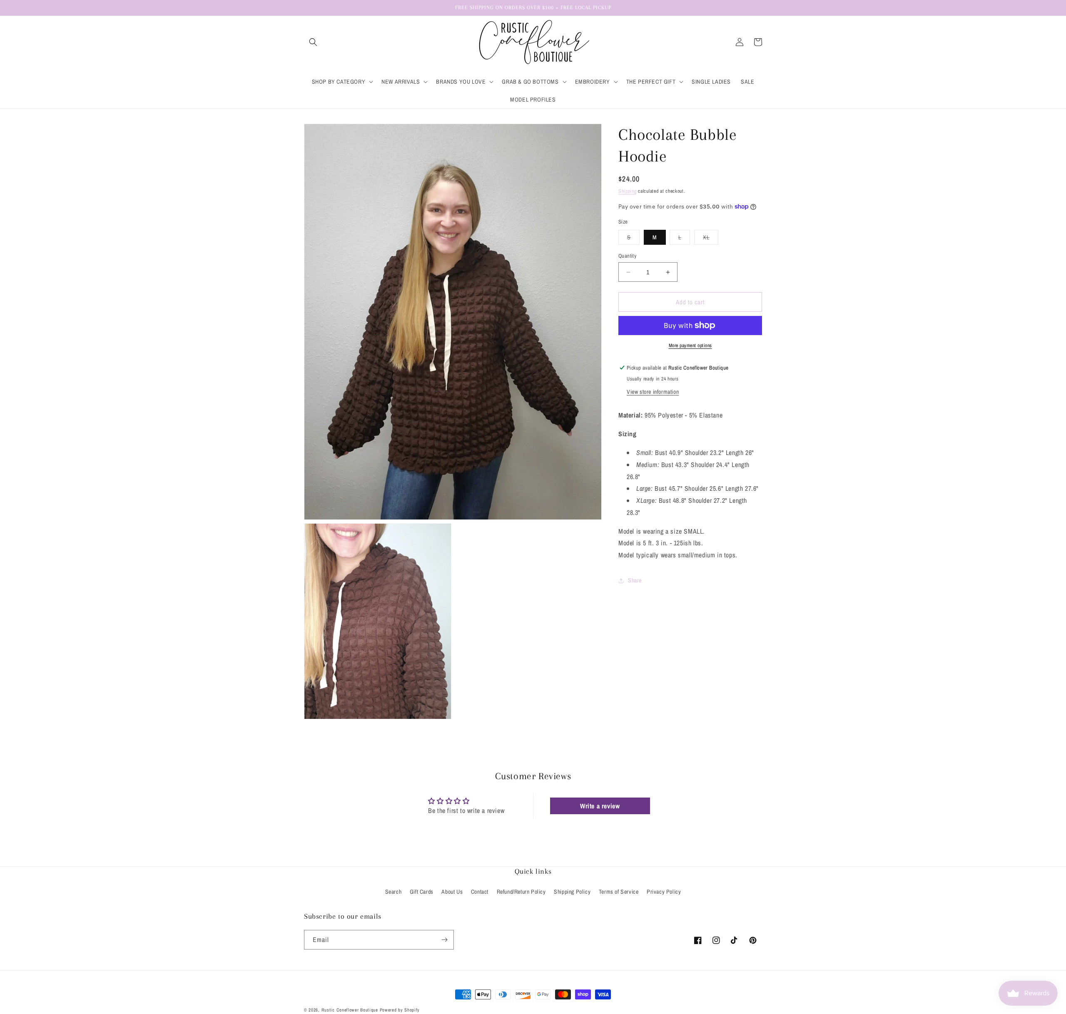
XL (710, 239)
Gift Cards (421, 891)
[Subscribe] (444, 939)
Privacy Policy (664, 891)
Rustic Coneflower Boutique (349, 1010)
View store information (653, 391)
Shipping (627, 191)
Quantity (627, 255)
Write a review (600, 805)
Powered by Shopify (400, 1010)
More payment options (690, 345)
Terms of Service (619, 891)
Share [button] (635, 580)
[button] (313, 42)
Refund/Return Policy (521, 891)
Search (393, 891)
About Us (452, 891)
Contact (479, 891)
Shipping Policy (572, 891)
